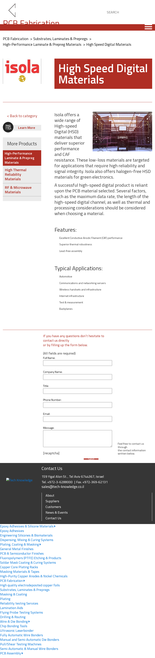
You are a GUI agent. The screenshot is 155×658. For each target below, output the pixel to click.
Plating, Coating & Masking (20, 544)
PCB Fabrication (12, 580)
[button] (145, 12)
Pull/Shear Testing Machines (20, 644)
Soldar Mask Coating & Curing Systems (28, 562)
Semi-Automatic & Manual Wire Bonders (29, 648)
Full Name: (49, 358)
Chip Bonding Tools (13, 626)
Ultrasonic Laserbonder (17, 630)
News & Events (57, 512)
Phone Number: (52, 400)
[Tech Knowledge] (15, 12)
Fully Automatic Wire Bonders (21, 635)
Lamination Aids (11, 607)
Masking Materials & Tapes (19, 571)
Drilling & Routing (13, 616)
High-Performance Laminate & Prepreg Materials (42, 44)
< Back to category (22, 116)
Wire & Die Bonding (14, 621)
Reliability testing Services (19, 603)
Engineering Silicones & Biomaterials (26, 535)
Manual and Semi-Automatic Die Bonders (29, 639)
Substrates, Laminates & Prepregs (60, 39)
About (50, 495)
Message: (48, 428)
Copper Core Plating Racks (19, 567)
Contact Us (53, 518)
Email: (46, 414)
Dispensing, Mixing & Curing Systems (26, 539)
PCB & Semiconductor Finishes (22, 553)
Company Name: (52, 372)
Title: (46, 386)
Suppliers (52, 501)
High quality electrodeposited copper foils (30, 585)
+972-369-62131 (95, 482)
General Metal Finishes (16, 548)
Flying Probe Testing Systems (21, 612)
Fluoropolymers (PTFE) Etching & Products (30, 557)
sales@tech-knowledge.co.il (63, 486)
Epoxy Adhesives (12, 530)
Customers (53, 506)
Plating (5, 598)
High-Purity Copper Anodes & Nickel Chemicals (33, 576)
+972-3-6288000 (60, 482)
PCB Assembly (11, 653)
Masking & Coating (13, 594)
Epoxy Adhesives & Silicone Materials (27, 526)
